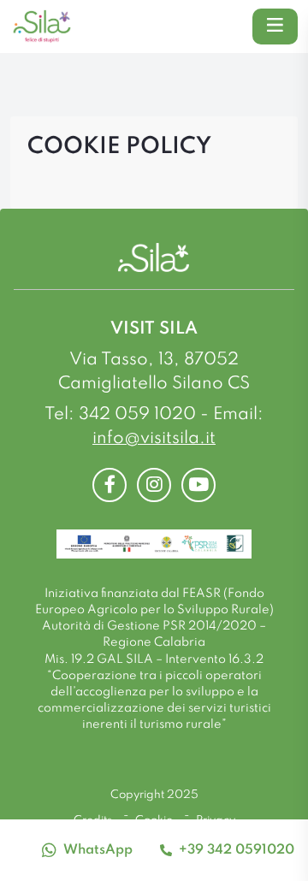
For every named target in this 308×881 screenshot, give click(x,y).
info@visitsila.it (154, 438)
